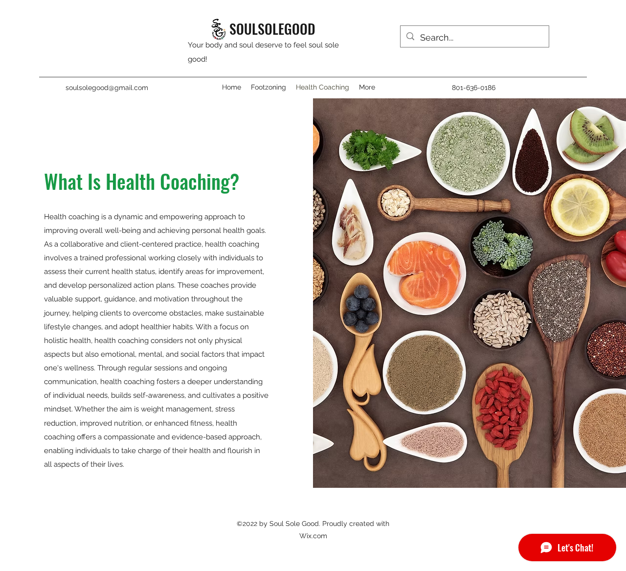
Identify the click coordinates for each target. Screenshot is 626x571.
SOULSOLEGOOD (272, 29)
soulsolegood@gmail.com (107, 87)
